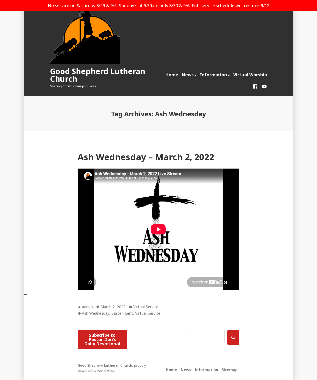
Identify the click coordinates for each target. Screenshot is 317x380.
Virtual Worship (250, 75)
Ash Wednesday (95, 313)
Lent (129, 313)
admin (87, 306)
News (188, 75)
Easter (117, 313)
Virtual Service (145, 306)
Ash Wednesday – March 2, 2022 (146, 157)
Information (213, 75)
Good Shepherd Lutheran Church (97, 75)
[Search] (233, 337)
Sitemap (230, 369)
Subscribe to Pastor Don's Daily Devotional (102, 339)
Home (171, 75)
